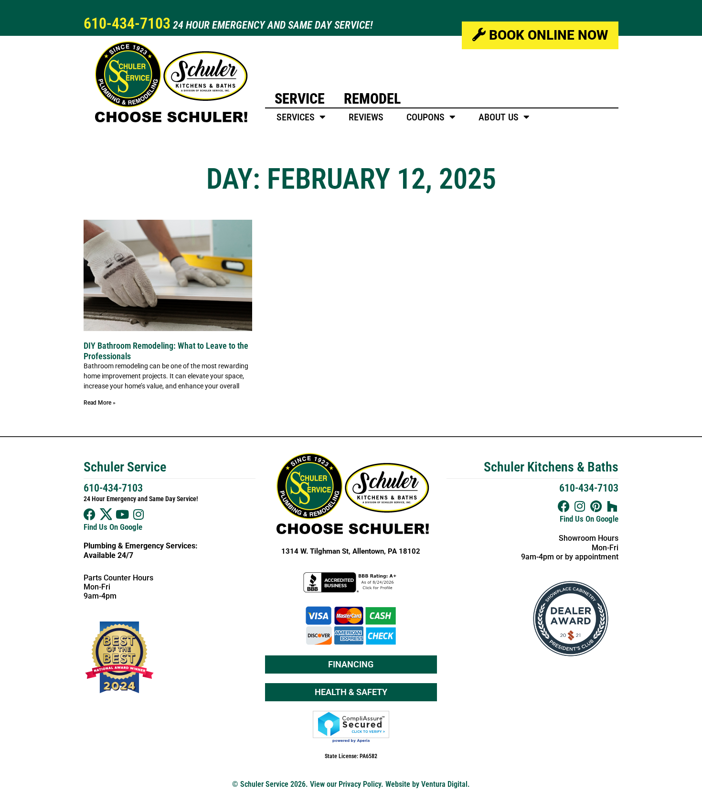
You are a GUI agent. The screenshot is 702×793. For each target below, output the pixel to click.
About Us (499, 117)
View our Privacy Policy (345, 784)
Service (300, 98)
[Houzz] (612, 506)
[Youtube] (122, 514)
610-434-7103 (127, 23)
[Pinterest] (596, 506)
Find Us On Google (113, 527)
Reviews (366, 117)
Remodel (372, 98)
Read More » (100, 402)
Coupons (425, 117)
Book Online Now (547, 35)
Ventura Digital (444, 784)
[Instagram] (138, 514)
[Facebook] (90, 514)
